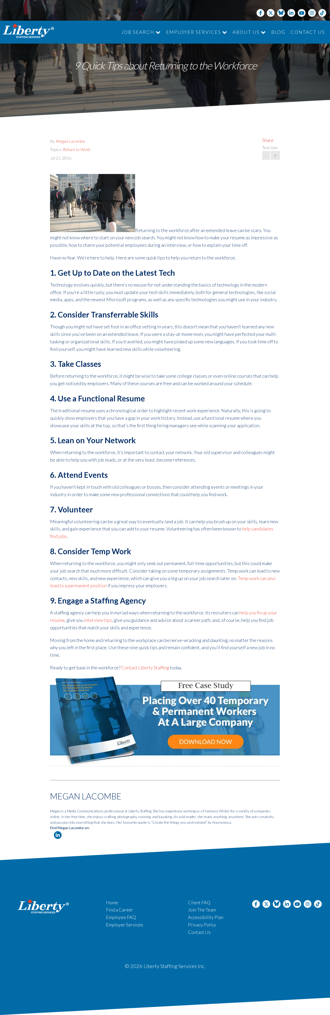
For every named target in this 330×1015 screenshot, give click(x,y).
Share (268, 140)
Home (112, 902)
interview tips (98, 620)
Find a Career (119, 910)
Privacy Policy (202, 924)
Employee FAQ (121, 917)
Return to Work (76, 149)
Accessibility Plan (205, 917)
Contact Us (308, 32)
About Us (247, 32)
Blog (278, 32)
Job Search (138, 32)
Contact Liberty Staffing (145, 667)
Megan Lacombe (70, 141)
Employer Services (194, 32)
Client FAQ (199, 902)
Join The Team (202, 910)
